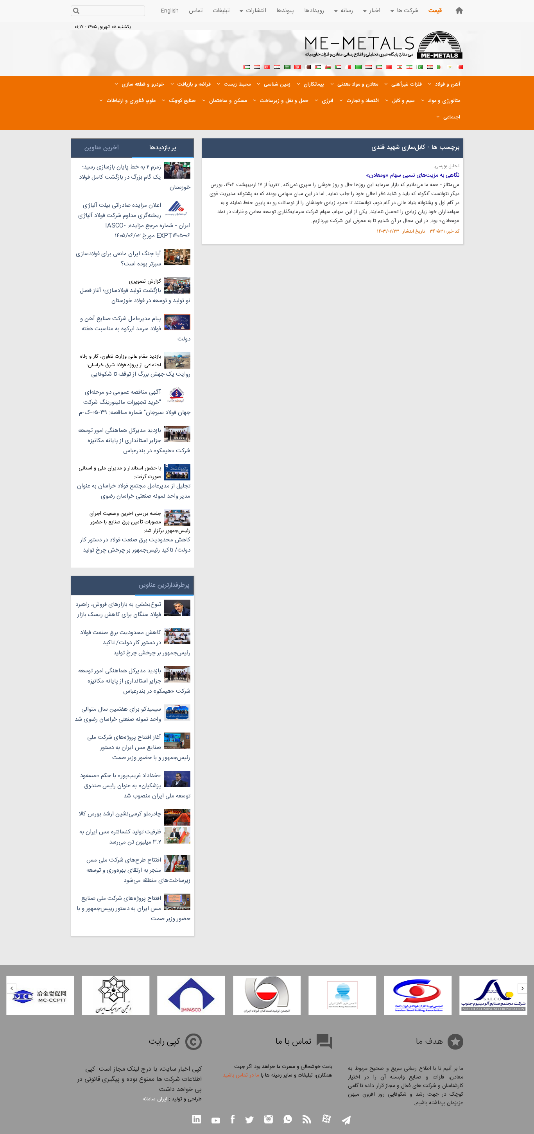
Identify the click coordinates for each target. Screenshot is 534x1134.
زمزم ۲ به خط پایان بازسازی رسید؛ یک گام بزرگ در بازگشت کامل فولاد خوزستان (134, 177)
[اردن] (318, 66)
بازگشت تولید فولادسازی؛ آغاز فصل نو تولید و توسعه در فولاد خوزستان (135, 296)
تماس (195, 11)
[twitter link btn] (249, 1121)
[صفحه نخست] (459, 10)
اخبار (374, 11)
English (170, 11)
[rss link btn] (307, 1120)
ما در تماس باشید (241, 1075)
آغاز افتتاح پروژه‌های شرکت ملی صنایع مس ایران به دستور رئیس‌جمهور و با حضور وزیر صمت (138, 748)
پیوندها (285, 11)
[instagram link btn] (268, 1120)
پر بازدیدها (162, 148)
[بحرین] (460, 66)
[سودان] (338, 66)
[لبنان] (399, 66)
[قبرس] (450, 66)
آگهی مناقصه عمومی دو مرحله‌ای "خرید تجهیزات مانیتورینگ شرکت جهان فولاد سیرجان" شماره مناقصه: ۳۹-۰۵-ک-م (134, 402)
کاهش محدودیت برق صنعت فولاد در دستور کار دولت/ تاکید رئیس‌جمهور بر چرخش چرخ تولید (135, 545)
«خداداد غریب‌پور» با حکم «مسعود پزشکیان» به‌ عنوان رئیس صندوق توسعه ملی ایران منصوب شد (135, 786)
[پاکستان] (419, 66)
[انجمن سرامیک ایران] (115, 995)
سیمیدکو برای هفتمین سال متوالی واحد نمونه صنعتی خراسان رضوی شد (118, 714)
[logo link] (384, 49)
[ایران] (409, 66)
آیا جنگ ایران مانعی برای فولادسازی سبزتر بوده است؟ (118, 259)
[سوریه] (277, 66)
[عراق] (369, 66)
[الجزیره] (440, 66)
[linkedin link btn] (196, 1120)
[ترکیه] (267, 66)
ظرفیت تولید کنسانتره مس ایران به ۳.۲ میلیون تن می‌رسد (120, 837)
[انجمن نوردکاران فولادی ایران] (418, 995)
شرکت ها (407, 11)
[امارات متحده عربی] (247, 66)
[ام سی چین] (40, 995)
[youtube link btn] (215, 1121)
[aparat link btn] (326, 1120)
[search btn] (76, 11)
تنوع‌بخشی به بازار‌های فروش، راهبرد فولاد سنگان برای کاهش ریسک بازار (118, 610)
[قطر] (308, 66)
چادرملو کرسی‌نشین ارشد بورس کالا (120, 814)
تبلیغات (221, 11)
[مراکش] (389, 66)
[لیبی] (358, 66)
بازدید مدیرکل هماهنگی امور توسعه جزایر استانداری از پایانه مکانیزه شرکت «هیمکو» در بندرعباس (134, 441)
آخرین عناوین (101, 148)
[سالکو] (493, 995)
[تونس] (297, 66)
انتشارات (256, 11)
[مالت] (348, 66)
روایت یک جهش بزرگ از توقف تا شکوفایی (140, 374)
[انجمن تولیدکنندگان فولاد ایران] (267, 995)
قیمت (435, 11)
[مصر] (429, 66)
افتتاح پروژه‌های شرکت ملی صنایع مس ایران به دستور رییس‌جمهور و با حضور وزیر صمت (133, 909)
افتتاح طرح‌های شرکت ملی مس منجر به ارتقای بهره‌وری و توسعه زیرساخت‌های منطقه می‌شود (138, 870)
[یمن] (257, 66)
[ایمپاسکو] (191, 995)
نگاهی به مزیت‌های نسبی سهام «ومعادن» (412, 175)
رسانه (346, 11)
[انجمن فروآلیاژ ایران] (342, 995)
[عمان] (328, 66)
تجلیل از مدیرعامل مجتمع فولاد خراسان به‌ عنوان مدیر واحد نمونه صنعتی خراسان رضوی (133, 491)
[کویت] (379, 66)
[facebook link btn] (233, 1120)
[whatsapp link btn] (287, 1120)
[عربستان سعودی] (287, 66)
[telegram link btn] (346, 1121)
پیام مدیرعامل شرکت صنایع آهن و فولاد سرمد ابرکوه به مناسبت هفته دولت (135, 329)
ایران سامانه (155, 1099)
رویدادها (314, 11)
